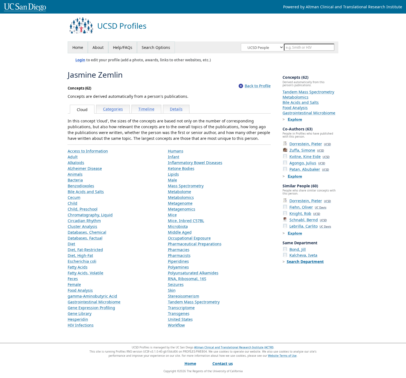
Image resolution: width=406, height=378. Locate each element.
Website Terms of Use (282, 356)
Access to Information (88, 151)
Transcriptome (181, 307)
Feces (73, 278)
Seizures (176, 284)
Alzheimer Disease (85, 168)
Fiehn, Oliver (307, 207)
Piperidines (178, 261)
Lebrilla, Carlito (310, 226)
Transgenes (178, 313)
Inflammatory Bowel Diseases (195, 162)
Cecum (74, 197)
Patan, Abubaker (309, 169)
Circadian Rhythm (84, 220)
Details (176, 109)
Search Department (305, 261)
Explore (295, 119)
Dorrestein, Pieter (310, 143)
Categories (113, 109)
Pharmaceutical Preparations (195, 243)
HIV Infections (81, 325)
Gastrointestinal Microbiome (94, 302)
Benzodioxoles (81, 185)
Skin (172, 290)
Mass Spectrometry (186, 185)
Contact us (222, 363)
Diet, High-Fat (80, 255)
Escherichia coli (82, 261)
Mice (172, 214)
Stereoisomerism (183, 296)
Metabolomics (181, 197)
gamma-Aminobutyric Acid (92, 296)
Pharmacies (178, 249)
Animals (75, 174)
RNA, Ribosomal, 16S (187, 278)
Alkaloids (76, 162)
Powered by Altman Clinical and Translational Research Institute (342, 6)
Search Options (156, 47)
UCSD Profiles (121, 26)
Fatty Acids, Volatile (85, 272)
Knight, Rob (304, 213)
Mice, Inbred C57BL (186, 220)
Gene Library (79, 313)
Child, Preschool (82, 209)
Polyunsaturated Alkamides (193, 272)
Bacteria (75, 180)
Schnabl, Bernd (308, 219)
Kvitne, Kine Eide (309, 156)
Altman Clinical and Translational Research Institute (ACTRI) (233, 347)
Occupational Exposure (189, 238)
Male (172, 180)
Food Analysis (80, 290)
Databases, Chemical (87, 232)
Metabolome (179, 191)
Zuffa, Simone (306, 150)
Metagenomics (181, 209)
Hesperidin (78, 319)
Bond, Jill (297, 249)
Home (77, 47)
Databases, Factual (85, 238)
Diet (71, 243)
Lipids (173, 174)
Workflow (176, 325)
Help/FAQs (122, 47)
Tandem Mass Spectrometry (194, 302)
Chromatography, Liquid (90, 214)
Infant (173, 156)
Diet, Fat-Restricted (85, 249)
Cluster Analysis (82, 226)
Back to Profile (258, 85)
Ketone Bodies (181, 168)
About (98, 47)
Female (74, 284)
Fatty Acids (78, 267)
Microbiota (178, 226)
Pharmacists (179, 255)
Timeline (146, 109)
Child (72, 203)
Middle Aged (180, 232)
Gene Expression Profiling (91, 307)
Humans (175, 151)
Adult (73, 156)
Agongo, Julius (307, 163)
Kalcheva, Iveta (303, 255)
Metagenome (180, 203)
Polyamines (178, 267)
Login (80, 59)
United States (180, 319)
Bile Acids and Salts (86, 191)
